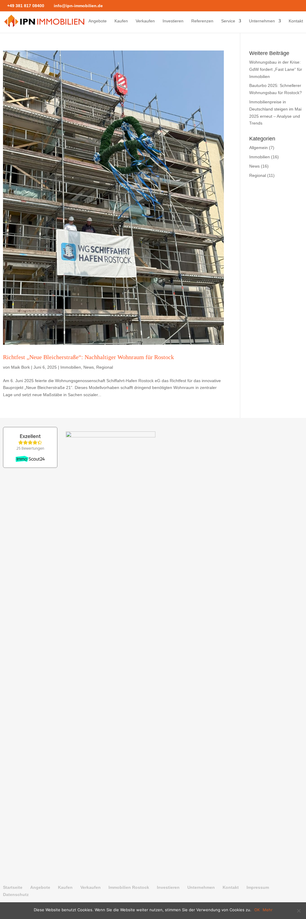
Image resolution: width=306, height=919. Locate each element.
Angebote (97, 21)
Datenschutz (16, 894)
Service (228, 21)
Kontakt (296, 21)
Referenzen (202, 21)
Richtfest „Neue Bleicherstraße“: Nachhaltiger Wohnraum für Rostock (88, 357)
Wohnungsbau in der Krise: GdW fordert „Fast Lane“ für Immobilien (275, 69)
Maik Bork (20, 367)
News (88, 367)
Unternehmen (262, 21)
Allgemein (258, 147)
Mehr (268, 909)
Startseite (12, 887)
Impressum (258, 887)
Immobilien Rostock (128, 887)
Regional (104, 367)
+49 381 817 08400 (25, 5)
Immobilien (70, 367)
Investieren (173, 21)
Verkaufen (145, 21)
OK (257, 909)
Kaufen (121, 21)
